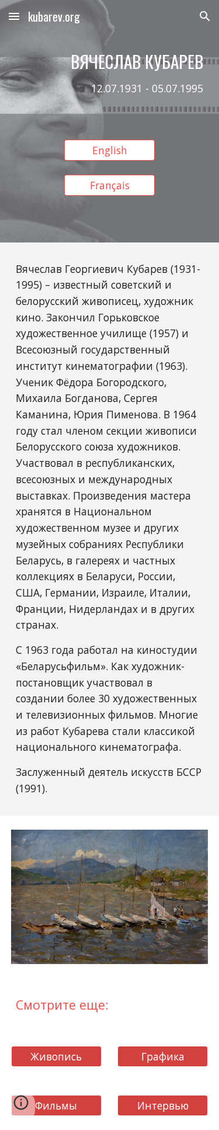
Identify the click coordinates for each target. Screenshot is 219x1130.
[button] (14, 16)
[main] (109, 79)
